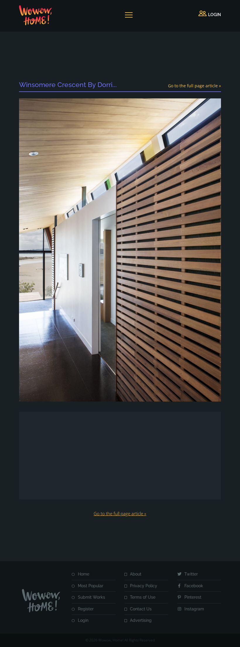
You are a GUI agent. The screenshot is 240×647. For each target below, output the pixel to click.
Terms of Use (142, 597)
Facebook (193, 585)
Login (83, 620)
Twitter (191, 574)
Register (86, 609)
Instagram (194, 609)
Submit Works (91, 597)
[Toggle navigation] (129, 15)
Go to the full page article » (194, 85)
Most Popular (90, 585)
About (135, 574)
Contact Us (141, 609)
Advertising (141, 620)
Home (83, 574)
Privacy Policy (143, 585)
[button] (209, 15)
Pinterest (192, 597)
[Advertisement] (125, 57)
